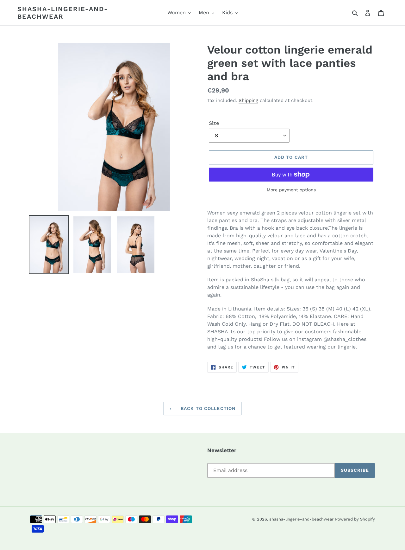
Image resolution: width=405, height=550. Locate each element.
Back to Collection (207, 408)
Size (214, 123)
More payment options (291, 189)
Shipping (248, 100)
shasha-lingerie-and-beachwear (62, 12)
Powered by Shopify (355, 519)
